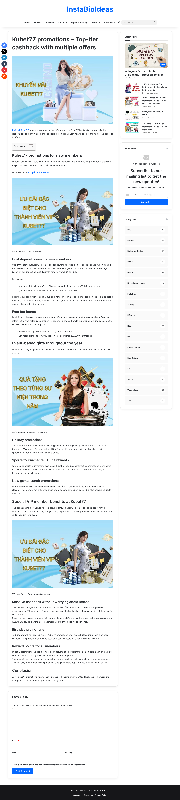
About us (96, 22)
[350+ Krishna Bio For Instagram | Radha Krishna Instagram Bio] (132, 88)
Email (15, 753)
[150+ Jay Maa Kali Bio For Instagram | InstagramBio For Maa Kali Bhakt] (132, 102)
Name (15, 741)
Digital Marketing (79, 22)
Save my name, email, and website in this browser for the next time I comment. (49, 765)
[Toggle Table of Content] (29, 146)
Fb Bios (37, 22)
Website (68, 753)
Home (27, 22)
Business (62, 22)
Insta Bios (49, 22)
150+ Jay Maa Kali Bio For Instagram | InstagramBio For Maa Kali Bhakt (154, 100)
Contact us (109, 22)
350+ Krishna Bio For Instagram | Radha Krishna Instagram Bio (154, 87)
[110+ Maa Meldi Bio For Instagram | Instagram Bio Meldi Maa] (132, 127)
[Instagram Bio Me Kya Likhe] (132, 115)
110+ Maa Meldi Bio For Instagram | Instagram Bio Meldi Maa (154, 127)
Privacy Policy (101, 795)
